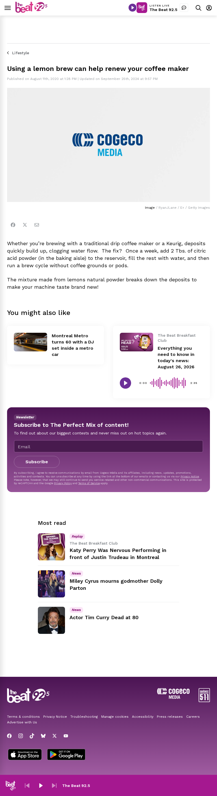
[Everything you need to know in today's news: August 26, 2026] (136, 342)
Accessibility (142, 717)
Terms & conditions (23, 717)
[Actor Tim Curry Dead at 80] (51, 620)
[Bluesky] (43, 736)
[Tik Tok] (32, 736)
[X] (54, 736)
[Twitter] (25, 225)
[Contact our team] (184, 7)
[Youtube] (66, 736)
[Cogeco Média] (173, 697)
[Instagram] (20, 736)
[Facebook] (13, 225)
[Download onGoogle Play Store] (66, 755)
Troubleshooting (84, 717)
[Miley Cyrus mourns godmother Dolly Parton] (51, 583)
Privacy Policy (63, 483)
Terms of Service (89, 483)
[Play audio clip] (125, 383)
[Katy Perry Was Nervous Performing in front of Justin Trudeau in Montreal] (51, 546)
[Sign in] (208, 8)
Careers (193, 717)
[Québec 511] (204, 700)
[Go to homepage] (31, 11)
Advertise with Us (22, 722)
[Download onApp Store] (25, 755)
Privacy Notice (190, 476)
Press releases (170, 717)
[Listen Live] (132, 7)
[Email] (37, 225)
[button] (27, 785)
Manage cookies (115, 717)
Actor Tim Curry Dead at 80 (104, 617)
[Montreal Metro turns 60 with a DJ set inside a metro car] (30, 342)
